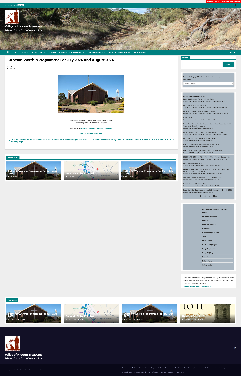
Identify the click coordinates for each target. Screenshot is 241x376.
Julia (204, 237)
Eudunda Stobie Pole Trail (80, 173)
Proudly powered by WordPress (14, 370)
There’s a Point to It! (193, 316)
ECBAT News (193, 128)
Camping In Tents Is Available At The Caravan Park (202, 178)
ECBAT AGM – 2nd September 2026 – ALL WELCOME (203, 151)
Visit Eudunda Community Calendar (200, 101)
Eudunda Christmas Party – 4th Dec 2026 (198, 99)
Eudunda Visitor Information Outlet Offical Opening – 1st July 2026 (207, 190)
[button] (231, 52)
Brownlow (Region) (209, 216)
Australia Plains (133, 367)
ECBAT (24, 52)
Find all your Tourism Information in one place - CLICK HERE (211, 1)
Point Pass (206, 257)
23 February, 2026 (190, 319)
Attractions (38, 52)
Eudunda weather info (191, 227)
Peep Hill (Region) (209, 253)
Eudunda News (193, 120)
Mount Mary (207, 241)
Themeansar (43, 370)
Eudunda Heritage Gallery (197, 165)
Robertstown (207, 261)
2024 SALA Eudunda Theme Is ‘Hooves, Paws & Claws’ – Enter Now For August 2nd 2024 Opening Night (49, 141)
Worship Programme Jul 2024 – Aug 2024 (96, 128)
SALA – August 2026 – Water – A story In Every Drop (203, 132)
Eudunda (205, 220)
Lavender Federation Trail (197, 173)
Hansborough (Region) (210, 233)
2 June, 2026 (72, 319)
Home (15, 52)
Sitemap (124, 367)
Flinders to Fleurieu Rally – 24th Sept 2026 (199, 111)
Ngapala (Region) (208, 249)
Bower (141, 367)
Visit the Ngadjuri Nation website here (197, 286)
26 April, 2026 (131, 319)
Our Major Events (96, 52)
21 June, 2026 (15, 319)
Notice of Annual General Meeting (195, 184)
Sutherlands (207, 265)
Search (185, 58)
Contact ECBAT (141, 52)
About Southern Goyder (119, 52)
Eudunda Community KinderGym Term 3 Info (199, 138)
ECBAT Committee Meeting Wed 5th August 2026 (201, 144)
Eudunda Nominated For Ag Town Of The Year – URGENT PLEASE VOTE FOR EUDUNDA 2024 (132, 140)
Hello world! (187, 118)
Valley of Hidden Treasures (23, 26)
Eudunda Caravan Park (196, 180)
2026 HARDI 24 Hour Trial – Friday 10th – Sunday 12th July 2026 (207, 157)
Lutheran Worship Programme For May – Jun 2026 (148, 172)
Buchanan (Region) (163, 367)
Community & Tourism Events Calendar (66, 52)
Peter (11, 66)
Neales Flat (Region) (210, 245)
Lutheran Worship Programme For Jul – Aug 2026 (32, 172)
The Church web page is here (91, 133)
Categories (187, 80)
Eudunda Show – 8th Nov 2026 (194, 105)
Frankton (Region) (209, 225)
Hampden (206, 229)
